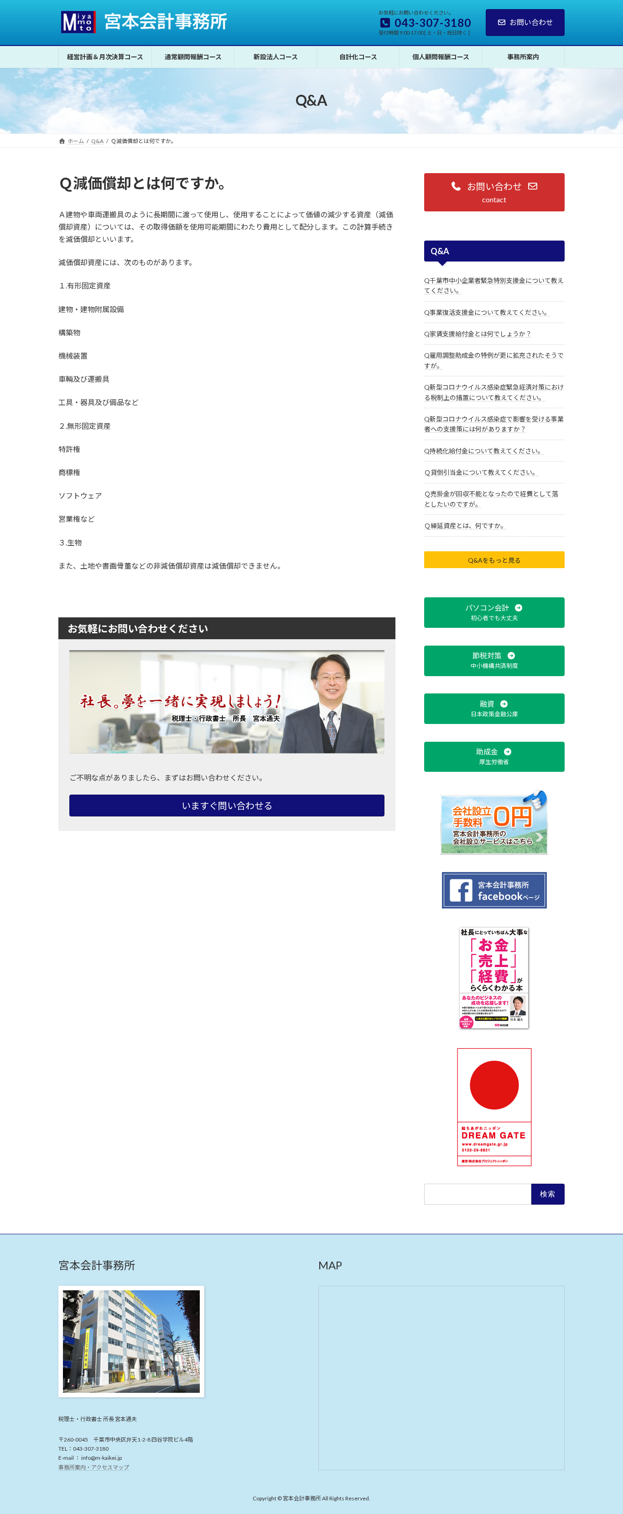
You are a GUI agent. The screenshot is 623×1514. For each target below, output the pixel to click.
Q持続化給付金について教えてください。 (484, 450)
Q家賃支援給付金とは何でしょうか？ (478, 334)
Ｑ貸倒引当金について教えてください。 (481, 472)
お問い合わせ (531, 22)
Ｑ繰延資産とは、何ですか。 (465, 525)
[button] (494, 192)
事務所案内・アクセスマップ (93, 1467)
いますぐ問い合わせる (227, 805)
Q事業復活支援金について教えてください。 (487, 312)
